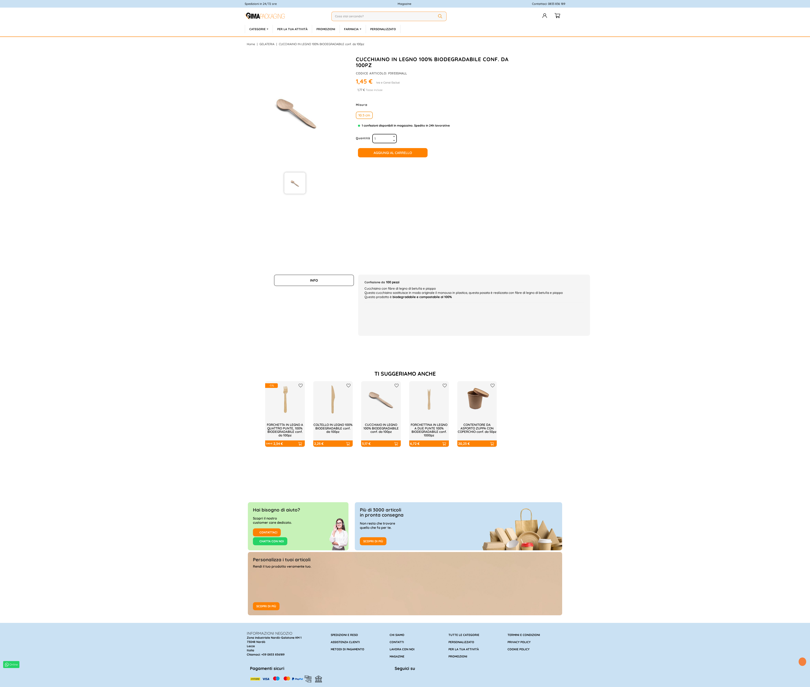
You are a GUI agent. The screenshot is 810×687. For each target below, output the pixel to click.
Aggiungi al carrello (393, 153)
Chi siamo (397, 635)
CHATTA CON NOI (271, 541)
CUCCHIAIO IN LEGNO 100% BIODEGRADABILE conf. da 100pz (381, 428)
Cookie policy (518, 649)
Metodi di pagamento (347, 649)
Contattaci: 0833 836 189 (548, 4)
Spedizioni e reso (344, 635)
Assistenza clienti (345, 642)
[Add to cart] (300, 443)
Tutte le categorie (463, 635)
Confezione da (374, 282)
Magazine (404, 4)
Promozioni (457, 656)
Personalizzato (461, 642)
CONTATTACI (268, 532)
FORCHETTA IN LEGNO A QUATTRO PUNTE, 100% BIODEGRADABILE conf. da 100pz (285, 430)
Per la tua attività (463, 649)
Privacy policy (519, 642)
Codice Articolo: (371, 73)
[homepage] (286, 16)
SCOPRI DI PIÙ (373, 541)
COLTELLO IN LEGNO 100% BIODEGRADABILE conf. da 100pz (332, 428)
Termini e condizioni (524, 635)
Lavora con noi (402, 649)
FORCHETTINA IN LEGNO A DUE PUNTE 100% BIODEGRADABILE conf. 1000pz (429, 430)
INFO (314, 280)
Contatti (397, 642)
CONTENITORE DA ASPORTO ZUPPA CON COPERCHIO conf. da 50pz (477, 428)
